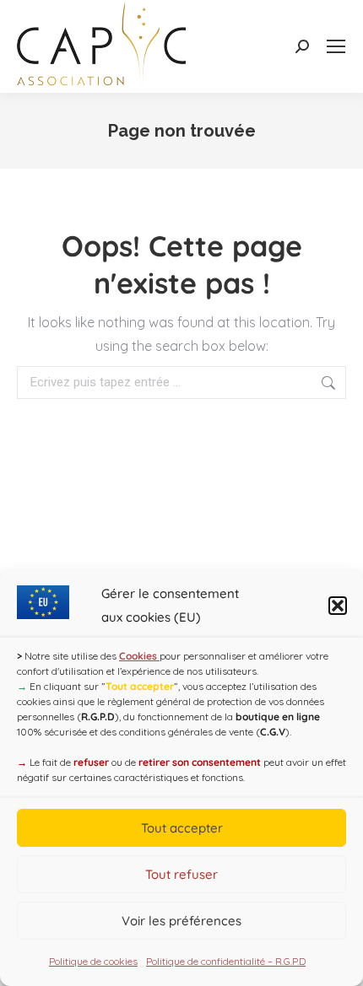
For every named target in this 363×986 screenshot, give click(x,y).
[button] (337, 605)
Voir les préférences (181, 921)
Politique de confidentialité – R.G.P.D (226, 961)
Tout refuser (181, 874)
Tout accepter (182, 828)
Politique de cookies (93, 961)
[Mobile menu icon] (336, 46)
